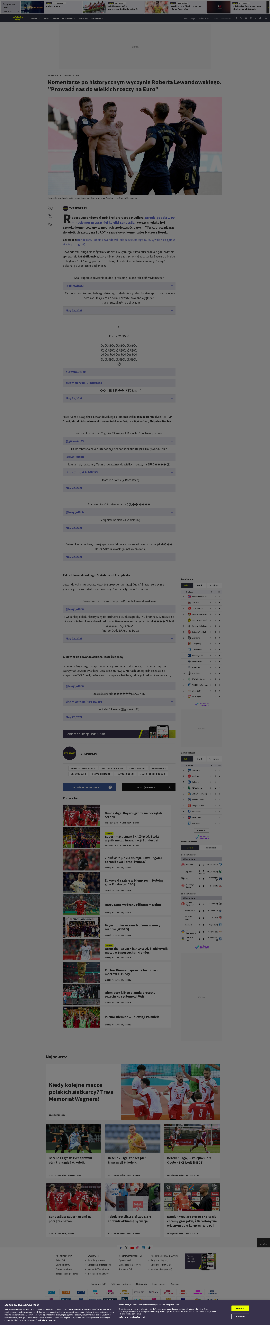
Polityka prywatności (47, 1320)
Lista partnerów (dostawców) (132, 1317)
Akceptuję (240, 1308)
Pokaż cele (240, 1316)
